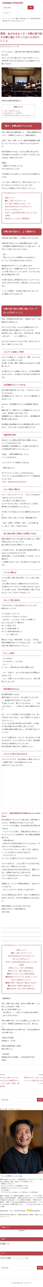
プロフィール (5, 1216)
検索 (30, 7)
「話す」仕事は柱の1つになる (11, 111)
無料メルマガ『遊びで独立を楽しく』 (21, 971)
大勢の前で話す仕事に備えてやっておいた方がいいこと (18, 115)
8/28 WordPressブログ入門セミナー (18, 207)
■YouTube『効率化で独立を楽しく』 (21, 986)
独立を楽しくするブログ (24, 1283)
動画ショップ (10, 198)
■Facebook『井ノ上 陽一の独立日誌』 (21, 989)
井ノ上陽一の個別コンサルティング (18, 204)
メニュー (6, 13)
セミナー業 (11, 18)
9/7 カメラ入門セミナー (13, 210)
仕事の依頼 (6, 912)
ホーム (4, 18)
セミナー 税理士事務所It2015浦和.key (16, 813)
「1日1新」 (13, 1041)
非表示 (20, 107)
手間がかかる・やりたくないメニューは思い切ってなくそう (33, 1080)
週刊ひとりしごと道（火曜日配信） (18, 218)
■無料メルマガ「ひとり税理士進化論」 (22, 974)
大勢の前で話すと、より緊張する (12, 113)
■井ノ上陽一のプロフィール (15, 201)
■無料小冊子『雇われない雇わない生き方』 (22, 983)
